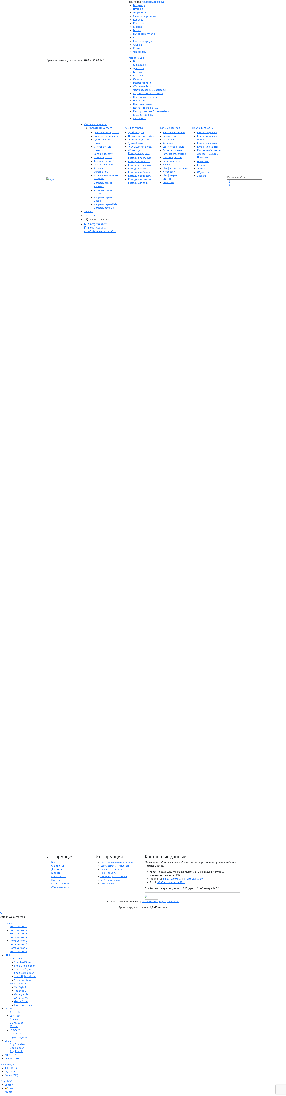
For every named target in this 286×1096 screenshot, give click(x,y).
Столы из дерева (61, 811)
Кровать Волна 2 (66, 415)
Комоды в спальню (139, 161)
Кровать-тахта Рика (67, 332)
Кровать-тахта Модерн (69, 336)
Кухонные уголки (207, 132)
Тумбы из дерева (133, 128)
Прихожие (203, 157)
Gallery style (21, 994)
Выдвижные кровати (68, 754)
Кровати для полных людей (72, 761)
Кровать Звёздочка (67, 664)
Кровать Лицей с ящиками (71, 711)
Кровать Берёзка (66, 407)
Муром (137, 30)
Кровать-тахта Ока (67, 661)
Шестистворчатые (173, 146)
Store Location (22, 980)
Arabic (8, 1091)
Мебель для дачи (61, 797)
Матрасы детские (104, 207)
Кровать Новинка (66, 486)
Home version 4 (18, 937)
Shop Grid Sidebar (24, 965)
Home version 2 (18, 930)
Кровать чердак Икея (68, 475)
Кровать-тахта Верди (68, 418)
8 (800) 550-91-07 (97, 224)
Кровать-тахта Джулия (69, 525)
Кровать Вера (64, 689)
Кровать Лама (64, 507)
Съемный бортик (66, 582)
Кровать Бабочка (66, 679)
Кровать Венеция (66, 561)
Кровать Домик (65, 700)
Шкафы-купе (170, 175)
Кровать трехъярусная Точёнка (69, 857)
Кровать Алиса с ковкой (70, 432)
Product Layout (18, 983)
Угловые (167, 164)
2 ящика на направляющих (72, 579)
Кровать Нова (64, 600)
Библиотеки (170, 136)
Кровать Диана (65, 529)
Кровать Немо (64, 718)
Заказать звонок (99, 219)
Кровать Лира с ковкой (69, 511)
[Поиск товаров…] (228, 173)
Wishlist (14, 1026)
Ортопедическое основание (72, 493)
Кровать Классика (66, 454)
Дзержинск (139, 12)
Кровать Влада (64, 675)
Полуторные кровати (106, 136)
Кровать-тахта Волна (68, 411)
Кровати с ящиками (67, 739)
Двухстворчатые (172, 161)
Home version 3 (18, 933)
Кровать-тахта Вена (67, 379)
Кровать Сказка (65, 704)
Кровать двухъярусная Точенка (69, 839)
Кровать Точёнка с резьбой (72, 632)
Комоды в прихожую (140, 165)
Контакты (89, 215)
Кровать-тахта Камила (69, 504)
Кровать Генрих (65, 732)
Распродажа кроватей (69, 772)
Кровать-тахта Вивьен (69, 365)
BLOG (8, 1040)
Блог (136, 61)
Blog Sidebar (17, 1047)
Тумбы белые (135, 143)
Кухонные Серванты (209, 150)
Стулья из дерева (61, 814)
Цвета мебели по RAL (145, 107)
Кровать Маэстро (66, 590)
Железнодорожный (153, 1)
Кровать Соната (65, 625)
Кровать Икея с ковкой (69, 393)
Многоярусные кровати (70, 736)
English (4, 1081)
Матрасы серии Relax (106, 204)
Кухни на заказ (59, 825)
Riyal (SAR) (10, 1071)
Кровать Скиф (64, 611)
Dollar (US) (6, 1064)
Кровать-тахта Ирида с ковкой (73, 347)
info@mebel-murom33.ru (102, 231)
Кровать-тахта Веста (68, 372)
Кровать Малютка (66, 722)
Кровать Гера (64, 565)
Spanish (11, 1088)
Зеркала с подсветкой (64, 836)
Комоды (201, 165)
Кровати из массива (100, 128)
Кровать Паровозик (67, 668)
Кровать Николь (65, 375)
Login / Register (18, 1037)
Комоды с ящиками (139, 179)
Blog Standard (18, 1044)
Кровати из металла (63, 775)
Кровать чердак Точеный (71, 461)
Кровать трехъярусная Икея (67, 864)
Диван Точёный (65, 540)
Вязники (138, 9)
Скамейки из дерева (63, 818)
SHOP (8, 955)
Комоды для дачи (138, 182)
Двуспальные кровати (106, 132)
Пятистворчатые (172, 150)
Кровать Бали (64, 322)
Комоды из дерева (139, 153)
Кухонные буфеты (207, 146)
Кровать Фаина (65, 707)
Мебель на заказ (143, 114)
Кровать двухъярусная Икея (67, 847)
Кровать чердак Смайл (69, 465)
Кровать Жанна (65, 443)
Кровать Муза (64, 586)
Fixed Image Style (24, 1005)
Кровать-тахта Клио (67, 397)
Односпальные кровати (70, 647)
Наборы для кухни (202, 128)
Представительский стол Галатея (70, 315)
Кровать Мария (65, 340)
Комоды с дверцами (139, 175)
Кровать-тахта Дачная (69, 518)
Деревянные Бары (207, 153)
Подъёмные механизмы (70, 764)
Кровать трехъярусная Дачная (69, 861)
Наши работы (141, 100)
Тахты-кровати (64, 657)
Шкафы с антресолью (175, 168)
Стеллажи (168, 182)
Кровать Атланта (66, 429)
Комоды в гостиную (139, 157)
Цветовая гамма (142, 104)
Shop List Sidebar (24, 972)
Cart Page (15, 1015)
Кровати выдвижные (106, 175)
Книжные (168, 143)
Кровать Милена (66, 672)
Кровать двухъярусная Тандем (69, 843)
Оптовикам (139, 118)
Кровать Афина (65, 436)
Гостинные (169, 139)
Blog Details (16, 1051)
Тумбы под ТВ (136, 132)
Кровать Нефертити (68, 597)
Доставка (138, 68)
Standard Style (22, 962)
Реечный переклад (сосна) (71, 490)
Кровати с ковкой (104, 161)
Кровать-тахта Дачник (69, 522)
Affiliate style (21, 997)
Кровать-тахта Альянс (69, 343)
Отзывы (88, 211)
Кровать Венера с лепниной (72, 368)
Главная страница (145, 259)
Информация (136, 57)
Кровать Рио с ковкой (68, 354)
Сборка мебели (142, 86)
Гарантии (138, 72)
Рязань (137, 37)
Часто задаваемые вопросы (149, 89)
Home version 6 (18, 944)
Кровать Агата (64, 386)
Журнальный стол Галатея (66, 307)
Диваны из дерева (61, 829)
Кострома (139, 23)
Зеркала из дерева (62, 832)
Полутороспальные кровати (72, 650)
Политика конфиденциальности (160, 901)
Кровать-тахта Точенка (69, 629)
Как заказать (140, 75)
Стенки (167, 178)
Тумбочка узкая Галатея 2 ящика (70, 282)
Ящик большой (65, 568)
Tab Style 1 (20, 987)
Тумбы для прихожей (140, 146)
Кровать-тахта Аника (68, 425)
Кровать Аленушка (67, 682)
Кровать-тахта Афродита (70, 440)
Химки (136, 48)
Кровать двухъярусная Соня (67, 850)
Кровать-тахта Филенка (70, 636)
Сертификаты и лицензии (148, 93)
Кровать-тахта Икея (67, 447)
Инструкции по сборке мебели (151, 111)
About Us (15, 1012)
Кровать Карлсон (66, 686)
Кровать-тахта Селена (69, 622)
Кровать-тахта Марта (68, 357)
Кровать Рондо (65, 325)
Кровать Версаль (66, 547)
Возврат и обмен (143, 82)
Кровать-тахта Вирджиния (71, 550)
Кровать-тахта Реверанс (70, 350)
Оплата (137, 79)
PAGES (8, 1008)
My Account (16, 1022)
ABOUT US (11, 1055)
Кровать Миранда (66, 693)
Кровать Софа (64, 400)
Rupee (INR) (11, 1075)
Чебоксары (139, 51)
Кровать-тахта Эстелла (69, 482)
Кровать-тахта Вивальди (70, 404)
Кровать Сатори (65, 607)
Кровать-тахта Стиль (68, 390)
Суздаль (138, 44)
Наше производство (145, 97)
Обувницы (134, 150)
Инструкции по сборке (113, 876)
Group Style (21, 1001)
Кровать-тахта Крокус (68, 457)
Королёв (138, 19)
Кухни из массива (207, 143)
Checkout (15, 1019)
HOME (8, 922)
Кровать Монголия (67, 382)
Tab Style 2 (20, 990)
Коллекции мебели (62, 789)
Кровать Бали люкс (67, 329)
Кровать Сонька (65, 615)
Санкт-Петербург (143, 41)
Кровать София (65, 618)
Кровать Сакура (65, 604)
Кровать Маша (64, 714)
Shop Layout (17, 958)
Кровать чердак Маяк (68, 479)
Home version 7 (18, 947)
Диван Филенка (65, 543)
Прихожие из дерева (63, 786)
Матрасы (99, 178)
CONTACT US (12, 1058)
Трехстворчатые (172, 157)
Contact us (16, 1033)
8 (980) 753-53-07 (97, 227)
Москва (137, 26)
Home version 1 (18, 926)
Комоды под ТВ (137, 168)
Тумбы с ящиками (138, 139)
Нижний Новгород (144, 34)
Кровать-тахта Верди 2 (69, 422)
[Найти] (85, 272)
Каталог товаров (94, 124)
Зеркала (201, 175)
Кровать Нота (64, 725)
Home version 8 (18, 951)
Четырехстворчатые (174, 153)
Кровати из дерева (62, 318)
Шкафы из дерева (62, 782)
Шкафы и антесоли (169, 128)
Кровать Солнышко (67, 697)
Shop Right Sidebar (25, 976)
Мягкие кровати (103, 157)
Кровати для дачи (104, 164)
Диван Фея (62, 729)
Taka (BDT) (11, 1068)
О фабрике (139, 65)
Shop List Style (22, 969)
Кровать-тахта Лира (67, 515)
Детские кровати (103, 153)
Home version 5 (18, 940)
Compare (15, 1030)
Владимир (139, 5)
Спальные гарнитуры (64, 793)
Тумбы (201, 168)
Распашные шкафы (174, 132)
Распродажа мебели (63, 822)
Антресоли (169, 171)
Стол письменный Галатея (66, 311)
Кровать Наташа (66, 593)
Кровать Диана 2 (66, 361)
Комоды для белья (139, 172)
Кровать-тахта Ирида (68, 450)
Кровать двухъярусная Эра (67, 854)
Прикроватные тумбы (141, 136)
